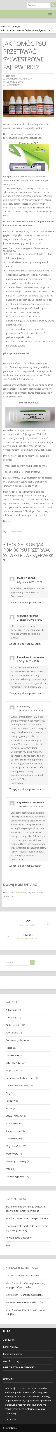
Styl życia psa (13, 1130)
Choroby (10, 1017)
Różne (9, 1108)
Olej (8, 1093)
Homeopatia (16, 26)
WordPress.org (11, 1361)
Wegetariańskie (14, 1146)
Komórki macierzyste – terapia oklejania (27, 1218)
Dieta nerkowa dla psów (30, 1302)
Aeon (8, 1245)
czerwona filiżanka (27, 615)
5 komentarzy (13, 84)
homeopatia (16, 531)
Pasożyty (11, 1100)
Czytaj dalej (11, 1419)
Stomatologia (13, 1123)
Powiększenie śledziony (18, 1237)
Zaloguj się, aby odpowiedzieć (25, 602)
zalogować (20, 892)
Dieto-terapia (13, 1025)
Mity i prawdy (13, 1062)
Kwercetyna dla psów (28, 1275)
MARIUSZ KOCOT (26, 578)
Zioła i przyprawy (15, 1176)
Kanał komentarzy (12, 1353)
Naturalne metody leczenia (20, 1077)
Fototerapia (12, 1032)
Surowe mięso (13, 1138)
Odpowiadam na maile (17, 1085)
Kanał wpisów (10, 1346)
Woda (9, 1168)
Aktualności (11, 1009)
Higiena (10, 1047)
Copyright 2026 (10, 1428)
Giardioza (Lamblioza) (31, 1294)
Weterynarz (12, 1153)
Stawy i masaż (13, 1115)
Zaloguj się (8, 1339)
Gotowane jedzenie (16, 1040)
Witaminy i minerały (16, 1161)
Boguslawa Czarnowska (20, 78)
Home (4, 26)
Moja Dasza (12, 1070)
